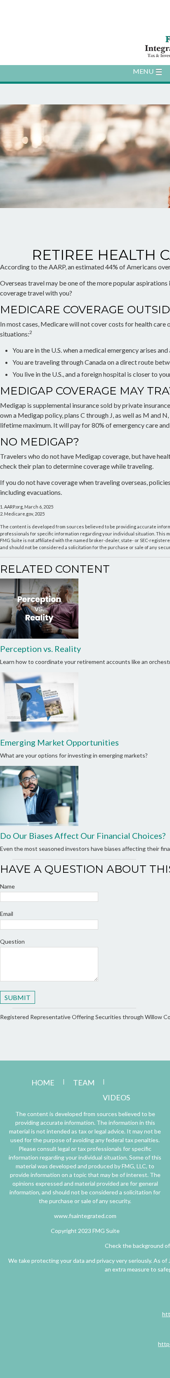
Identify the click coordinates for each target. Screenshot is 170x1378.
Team (83, 1082)
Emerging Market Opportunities (59, 742)
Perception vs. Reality (40, 649)
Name (7, 886)
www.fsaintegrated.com (85, 1215)
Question (12, 941)
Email (6, 913)
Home (42, 1082)
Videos (116, 1097)
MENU (143, 71)
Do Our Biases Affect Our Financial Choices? (82, 835)
